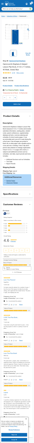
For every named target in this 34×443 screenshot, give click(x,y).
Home (3, 16)
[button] (26, 4)
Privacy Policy (13, 426)
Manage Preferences (14, 429)
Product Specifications (22, 85)
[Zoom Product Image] (28, 29)
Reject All (14, 434)
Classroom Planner (12, 183)
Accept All (14, 439)
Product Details (7, 85)
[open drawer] (2, 4)
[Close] (26, 419)
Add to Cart (17, 104)
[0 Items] (30, 3)
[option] (13, 56)
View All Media (27, 54)
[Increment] (15, 97)
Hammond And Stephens (17, 61)
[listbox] (13, 56)
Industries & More (12, 16)
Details (22, 90)
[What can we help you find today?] (30, 8)
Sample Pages (10, 181)
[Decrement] (4, 97)
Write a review (20, 72)
